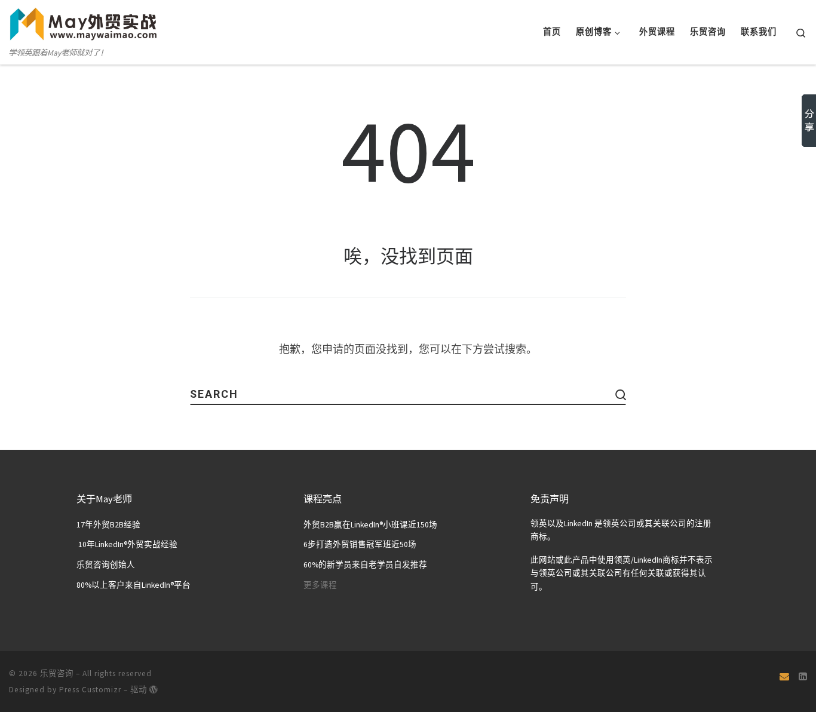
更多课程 (320, 585)
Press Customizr (90, 690)
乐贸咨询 (56, 673)
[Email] (784, 676)
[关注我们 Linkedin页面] (803, 676)
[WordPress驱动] (153, 689)
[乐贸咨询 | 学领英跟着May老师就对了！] (83, 22)
